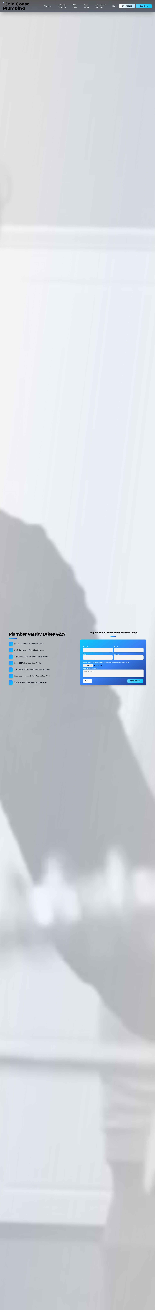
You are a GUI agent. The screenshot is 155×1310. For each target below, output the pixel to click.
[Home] (22, 6)
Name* (85, 647)
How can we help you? (90, 668)
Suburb (116, 654)
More (114, 6)
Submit (87, 681)
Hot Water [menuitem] (75, 6)
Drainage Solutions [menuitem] (62, 6)
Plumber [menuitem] (47, 6)
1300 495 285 (127, 6)
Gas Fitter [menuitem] (86, 6)
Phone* (85, 654)
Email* (116, 647)
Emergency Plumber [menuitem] (100, 6)
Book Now (144, 6)
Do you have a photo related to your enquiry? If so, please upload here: (106, 662)
